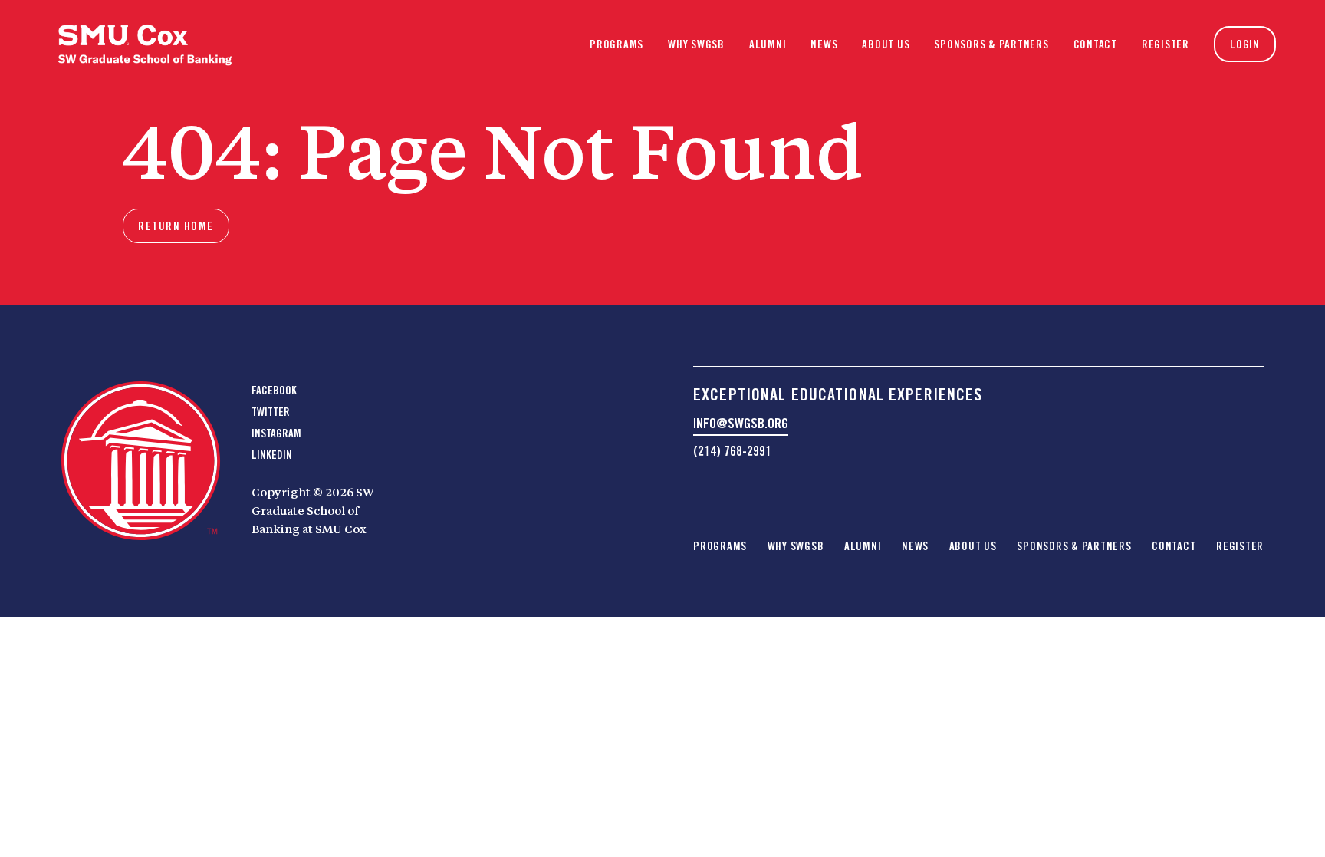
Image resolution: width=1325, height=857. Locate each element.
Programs (616, 44)
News (823, 44)
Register (1165, 44)
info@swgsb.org (740, 423)
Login (1245, 44)
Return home (176, 226)
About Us (885, 44)
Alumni (768, 44)
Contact (1095, 44)
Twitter (271, 412)
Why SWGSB (696, 44)
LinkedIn (272, 455)
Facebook (274, 390)
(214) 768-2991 (732, 451)
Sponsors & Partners (991, 44)
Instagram (276, 433)
